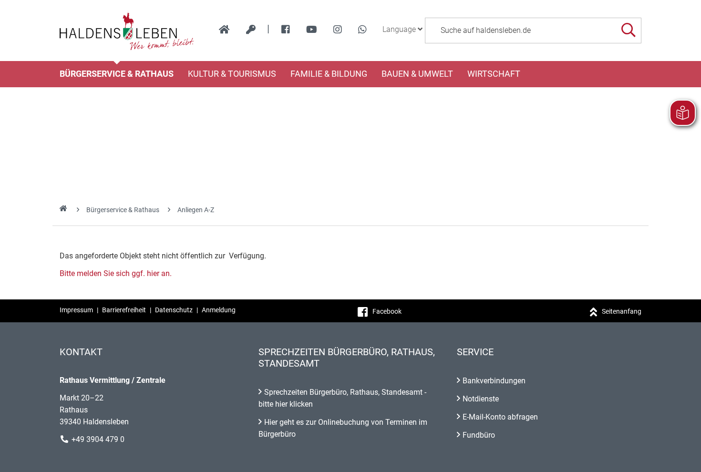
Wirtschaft (493, 74)
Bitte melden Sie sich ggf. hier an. (116, 273)
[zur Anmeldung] (251, 29)
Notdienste (481, 398)
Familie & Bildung (328, 74)
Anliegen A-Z (195, 210)
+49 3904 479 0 (98, 439)
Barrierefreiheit (124, 310)
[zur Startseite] (224, 29)
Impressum (76, 310)
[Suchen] (628, 30)
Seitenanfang (621, 311)
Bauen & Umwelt (417, 74)
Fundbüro (479, 435)
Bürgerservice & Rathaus (117, 74)
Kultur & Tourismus (232, 74)
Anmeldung (219, 310)
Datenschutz (174, 310)
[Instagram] (337, 29)
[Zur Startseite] (127, 30)
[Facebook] (285, 29)
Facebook (387, 311)
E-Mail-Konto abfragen (500, 416)
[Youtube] (311, 29)
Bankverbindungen (494, 380)
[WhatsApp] (362, 29)
